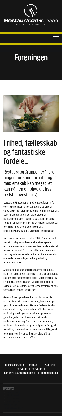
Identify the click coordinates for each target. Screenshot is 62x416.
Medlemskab (13, 395)
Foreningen (8, 388)
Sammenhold (13, 391)
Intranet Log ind (11, 414)
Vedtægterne (13, 401)
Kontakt (7, 410)
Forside (7, 385)
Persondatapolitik (49, 372)
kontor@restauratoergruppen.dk (20, 372)
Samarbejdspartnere (13, 407)
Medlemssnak (10, 404)
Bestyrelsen (13, 398)
